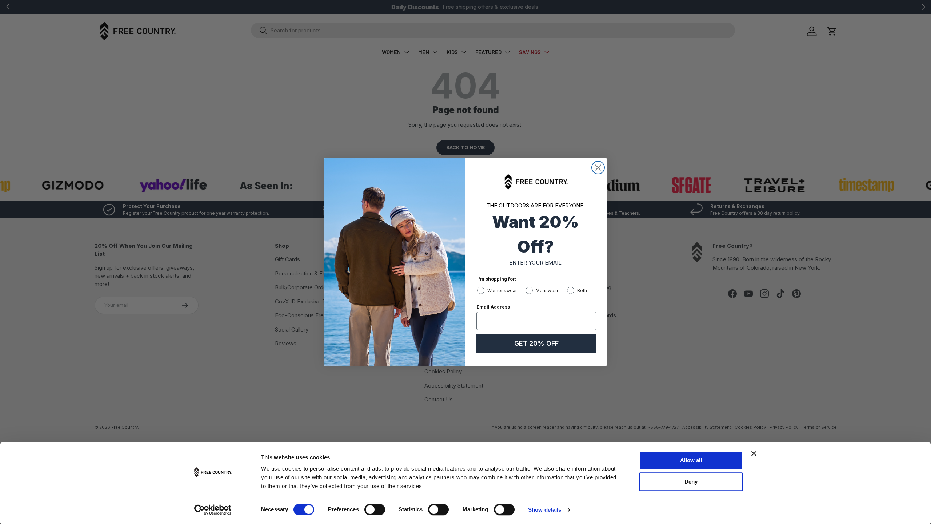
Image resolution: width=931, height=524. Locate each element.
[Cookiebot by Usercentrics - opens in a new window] (213, 509)
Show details (544, 510)
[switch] (374, 509)
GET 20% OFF (536, 343)
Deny (691, 482)
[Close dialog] (598, 167)
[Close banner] (753, 453)
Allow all (691, 460)
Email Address (493, 307)
